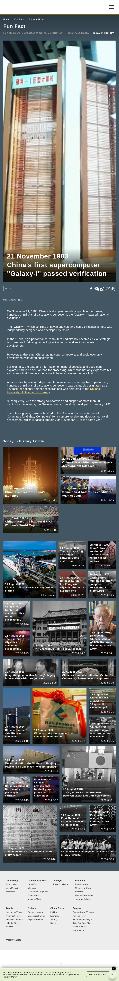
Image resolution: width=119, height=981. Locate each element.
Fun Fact (19, 19)
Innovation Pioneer (14, 919)
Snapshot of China (36, 916)
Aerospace (10, 892)
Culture (32, 908)
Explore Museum (35, 919)
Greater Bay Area (37, 880)
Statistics (56, 32)
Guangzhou (33, 895)
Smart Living (11, 884)
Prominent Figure (13, 916)
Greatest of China (35, 32)
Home (6, 19)
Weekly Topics (13, 940)
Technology (12, 880)
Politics (53, 912)
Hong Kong (33, 884)
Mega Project (12, 888)
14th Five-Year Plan (82, 923)
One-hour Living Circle (38, 892)
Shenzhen (32, 888)
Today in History (37, 19)
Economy (54, 916)
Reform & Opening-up (83, 919)
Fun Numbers (11, 32)
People (9, 908)
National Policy (79, 916)
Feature (77, 908)
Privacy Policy (10, 977)
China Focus (57, 908)
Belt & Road (78, 930)
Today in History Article (23, 441)
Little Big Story (12, 923)
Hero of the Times (14, 912)
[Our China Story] (59, 963)
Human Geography (77, 32)
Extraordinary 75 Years (83, 912)
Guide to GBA (34, 899)
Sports (53, 923)
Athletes (9, 927)
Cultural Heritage (35, 912)
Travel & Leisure (60, 884)
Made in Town (79, 927)
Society (53, 919)
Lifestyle (57, 880)
